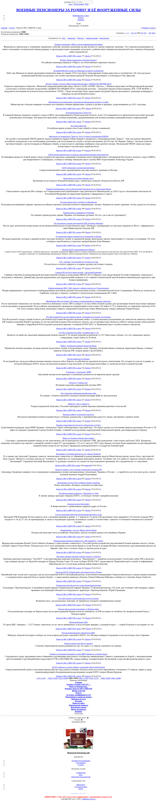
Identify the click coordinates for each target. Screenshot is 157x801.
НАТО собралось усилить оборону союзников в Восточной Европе (78, 667)
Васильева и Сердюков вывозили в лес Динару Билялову (78, 454)
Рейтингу (81, 38)
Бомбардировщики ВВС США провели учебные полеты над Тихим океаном (78, 288)
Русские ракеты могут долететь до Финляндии (78, 202)
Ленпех (88, 56)
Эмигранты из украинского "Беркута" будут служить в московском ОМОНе (78, 136)
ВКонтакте (81, 785)
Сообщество (81, 773)
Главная (4, 28)
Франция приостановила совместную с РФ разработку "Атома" (78, 541)
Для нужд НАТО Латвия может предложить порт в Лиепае (78, 572)
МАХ (81, 789)
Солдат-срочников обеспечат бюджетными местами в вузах (78, 515)
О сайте (81, 765)
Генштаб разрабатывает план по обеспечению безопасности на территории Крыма (78, 189)
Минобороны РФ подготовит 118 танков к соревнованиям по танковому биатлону (78, 301)
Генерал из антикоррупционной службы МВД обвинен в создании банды (78, 654)
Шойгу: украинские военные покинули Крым (78, 346)
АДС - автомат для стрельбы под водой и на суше (78, 262)
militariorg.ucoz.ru (88, 799)
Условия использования (80, 761)
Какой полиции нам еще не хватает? (78, 643)
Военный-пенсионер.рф (80, 777)
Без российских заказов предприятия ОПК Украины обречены (78, 223)
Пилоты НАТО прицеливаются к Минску (78, 250)
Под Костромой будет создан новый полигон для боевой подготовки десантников (78, 317)
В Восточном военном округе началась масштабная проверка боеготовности (78, 155)
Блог (81, 775)
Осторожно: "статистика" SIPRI (78, 372)
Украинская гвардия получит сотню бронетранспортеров (78, 585)
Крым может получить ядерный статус (78, 178)
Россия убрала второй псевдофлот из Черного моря (78, 609)
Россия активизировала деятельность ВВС (78, 633)
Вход (71, 4)
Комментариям (92, 38)
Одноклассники (81, 787)
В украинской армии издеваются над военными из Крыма (78, 236)
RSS (86, 4)
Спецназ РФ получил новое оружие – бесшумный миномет (78, 272)
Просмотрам (104, 38)
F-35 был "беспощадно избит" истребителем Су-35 (78, 333)
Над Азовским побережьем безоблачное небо (78, 393)
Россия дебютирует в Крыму (78, 359)
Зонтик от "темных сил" (78, 383)
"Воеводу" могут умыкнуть (78, 404)
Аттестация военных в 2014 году (78, 113)
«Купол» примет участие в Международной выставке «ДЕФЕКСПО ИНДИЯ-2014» (78, 84)
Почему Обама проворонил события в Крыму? (78, 60)
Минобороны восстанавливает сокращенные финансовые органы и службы (78, 102)
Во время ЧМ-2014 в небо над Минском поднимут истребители (78, 71)
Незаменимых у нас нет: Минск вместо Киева (78, 530)
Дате (63, 38)
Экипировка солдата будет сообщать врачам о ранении (78, 483)
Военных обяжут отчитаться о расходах (78, 414)
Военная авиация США (78, 622)
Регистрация (79, 4)
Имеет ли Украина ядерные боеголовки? (78, 438)
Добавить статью (148, 28)
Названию (72, 38)
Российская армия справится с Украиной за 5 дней (78, 493)
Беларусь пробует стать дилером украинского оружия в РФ (78, 470)
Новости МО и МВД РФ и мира (68, 56)
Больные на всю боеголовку (78, 504)
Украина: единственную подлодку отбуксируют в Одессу (78, 425)
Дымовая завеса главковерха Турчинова (78, 213)
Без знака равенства (78, 126)
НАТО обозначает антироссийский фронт (78, 168)
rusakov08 (88, 465)
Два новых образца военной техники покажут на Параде (78, 557)
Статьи (11, 28)
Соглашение (81, 763)
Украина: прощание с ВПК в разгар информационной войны (78, 44)
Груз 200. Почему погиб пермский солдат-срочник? (78, 598)
